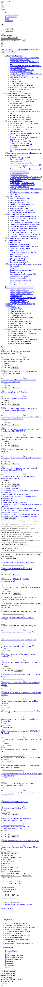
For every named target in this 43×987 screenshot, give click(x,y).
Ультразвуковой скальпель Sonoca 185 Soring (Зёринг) (21, 757)
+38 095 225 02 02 (7, 50)
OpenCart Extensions (8, 973)
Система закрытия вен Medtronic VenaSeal (16, 569)
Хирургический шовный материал (18, 931)
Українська (9, 31)
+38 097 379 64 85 (21, 50)
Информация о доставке (14, 955)
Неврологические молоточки (16, 929)
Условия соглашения (13, 959)
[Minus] (2, 357)
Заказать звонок (34, 50)
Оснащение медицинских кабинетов (19, 943)
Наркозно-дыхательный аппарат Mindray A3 (17, 646)
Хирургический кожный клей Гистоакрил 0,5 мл (19, 847)
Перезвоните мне (7, 887)
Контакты (9, 21)
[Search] (24, 40)
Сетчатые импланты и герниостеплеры (20, 927)
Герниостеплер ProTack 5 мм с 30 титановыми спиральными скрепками (18, 381)
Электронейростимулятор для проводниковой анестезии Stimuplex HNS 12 (18, 477)
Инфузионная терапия (13, 937)
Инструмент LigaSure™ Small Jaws (14, 398)
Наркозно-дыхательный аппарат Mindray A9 (17, 618)
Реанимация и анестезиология (16, 939)
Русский (9, 29)
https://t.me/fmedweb (12, 902)
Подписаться (27, 875)
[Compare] (4, 349)
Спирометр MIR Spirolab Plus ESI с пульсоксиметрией (21, 587)
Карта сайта (9, 963)
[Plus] (25, 357)
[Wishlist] (2, 349)
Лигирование (10, 941)
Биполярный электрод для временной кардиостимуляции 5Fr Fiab (15, 360)
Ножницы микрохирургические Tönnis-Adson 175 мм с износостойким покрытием (21, 418)
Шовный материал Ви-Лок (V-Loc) (14, 808)
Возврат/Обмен (11, 951)
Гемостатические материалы (16, 923)
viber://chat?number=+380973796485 (18, 904)
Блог (7, 19)
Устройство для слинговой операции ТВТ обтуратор (21, 458)
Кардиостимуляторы (13, 933)
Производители (11, 17)
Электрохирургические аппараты (18, 925)
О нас (7, 13)
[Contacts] (3, 6)
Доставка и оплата (12, 15)
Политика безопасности (14, 957)
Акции (7, 967)
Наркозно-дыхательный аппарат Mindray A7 (17, 632)
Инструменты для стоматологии (17, 935)
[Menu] (2, 4)
